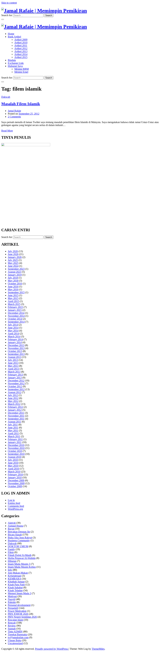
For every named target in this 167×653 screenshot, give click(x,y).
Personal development (19, 605)
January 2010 (15, 477)
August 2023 (14, 271)
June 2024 (13, 266)
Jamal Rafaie (14, 110)
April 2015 (13, 301)
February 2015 (15, 307)
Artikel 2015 (20, 57)
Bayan (11, 528)
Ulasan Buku (14, 640)
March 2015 (14, 304)
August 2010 (14, 457)
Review (12, 625)
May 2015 (13, 298)
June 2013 (13, 363)
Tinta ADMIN (15, 631)
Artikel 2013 (20, 51)
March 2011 (14, 436)
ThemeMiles (98, 648)
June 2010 (13, 462)
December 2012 (16, 380)
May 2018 (13, 280)
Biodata (12, 60)
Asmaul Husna (15, 525)
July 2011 (13, 424)
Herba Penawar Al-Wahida (22, 558)
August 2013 (14, 357)
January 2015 (15, 310)
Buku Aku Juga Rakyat (20, 537)
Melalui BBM (21, 69)
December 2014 (16, 313)
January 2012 (15, 410)
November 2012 (16, 383)
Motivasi (12, 596)
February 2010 (15, 474)
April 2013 (13, 368)
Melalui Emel (21, 72)
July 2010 (13, 459)
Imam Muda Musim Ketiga (22, 567)
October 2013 (15, 351)
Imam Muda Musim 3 (19, 564)
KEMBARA (14, 578)
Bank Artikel (14, 36)
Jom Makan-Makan (18, 572)
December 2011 (16, 412)
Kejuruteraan (14, 575)
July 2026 (13, 251)
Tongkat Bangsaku (17, 634)
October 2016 (15, 283)
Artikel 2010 (20, 42)
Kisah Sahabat (15, 587)
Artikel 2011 (20, 45)
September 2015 (16, 292)
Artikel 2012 (20, 48)
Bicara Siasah (15, 534)
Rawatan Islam (15, 619)
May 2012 (13, 401)
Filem (11, 552)
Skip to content (9, 2)
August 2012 (14, 392)
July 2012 (13, 395)
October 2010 (15, 451)
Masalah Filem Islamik (20, 104)
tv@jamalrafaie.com (18, 637)
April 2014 (13, 333)
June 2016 (13, 286)
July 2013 (13, 360)
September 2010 (16, 454)
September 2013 (16, 354)
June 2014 (13, 327)
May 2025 (13, 263)
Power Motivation (17, 611)
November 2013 (16, 348)
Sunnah (12, 628)
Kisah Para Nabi (16, 584)
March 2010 (14, 471)
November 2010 (16, 448)
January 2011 (15, 442)
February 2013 (15, 374)
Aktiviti (12, 522)
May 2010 (13, 465)
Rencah (12, 622)
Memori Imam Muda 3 (19, 593)
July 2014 (13, 324)
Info (10, 569)
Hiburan (12, 561)
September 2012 (16, 389)
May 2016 (13, 289)
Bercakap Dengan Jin (19, 531)
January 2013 (15, 377)
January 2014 (15, 342)
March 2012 (14, 404)
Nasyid (11, 599)
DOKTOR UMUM (18, 546)
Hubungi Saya (15, 66)
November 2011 (16, 415)
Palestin (12, 602)
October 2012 (15, 386)
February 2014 (15, 339)
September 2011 (16, 418)
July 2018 (13, 277)
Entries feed (14, 503)
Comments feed (16, 506)
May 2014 (13, 330)
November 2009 (16, 483)
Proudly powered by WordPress (51, 648)
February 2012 (15, 407)
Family (11, 549)
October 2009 (15, 486)
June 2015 (13, 295)
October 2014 (15, 318)
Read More (7, 130)
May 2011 (13, 430)
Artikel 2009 (20, 39)
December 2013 (16, 345)
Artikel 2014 (20, 54)
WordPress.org (15, 509)
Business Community (19, 540)
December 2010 (16, 445)
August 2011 (14, 421)
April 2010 (13, 468)
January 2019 (15, 274)
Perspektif (13, 608)
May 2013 (13, 365)
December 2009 (16, 480)
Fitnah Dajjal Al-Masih (19, 555)
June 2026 (13, 254)
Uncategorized (15, 643)
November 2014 (16, 316)
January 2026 (15, 257)
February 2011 (15, 439)
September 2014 (16, 321)
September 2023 (16, 268)
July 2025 (13, 260)
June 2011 (13, 427)
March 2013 (14, 371)
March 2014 (14, 336)
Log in (11, 500)
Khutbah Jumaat (16, 581)
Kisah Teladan (15, 590)
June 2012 (13, 398)
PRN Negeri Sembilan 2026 (22, 616)
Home (11, 33)
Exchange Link (16, 63)
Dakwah (5, 96)
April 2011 (13, 433)
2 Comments (14, 116)
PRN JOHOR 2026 (18, 614)
